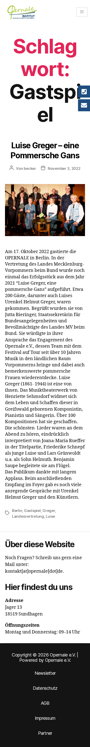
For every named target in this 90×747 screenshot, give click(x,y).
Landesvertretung (28, 516)
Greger (48, 510)
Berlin (17, 510)
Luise (50, 516)
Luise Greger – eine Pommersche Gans (44, 150)
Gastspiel (32, 510)
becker (30, 168)
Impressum (45, 718)
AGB (45, 703)
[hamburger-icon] (82, 12)
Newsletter (45, 673)
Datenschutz (45, 688)
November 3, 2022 (64, 168)
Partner (45, 733)
